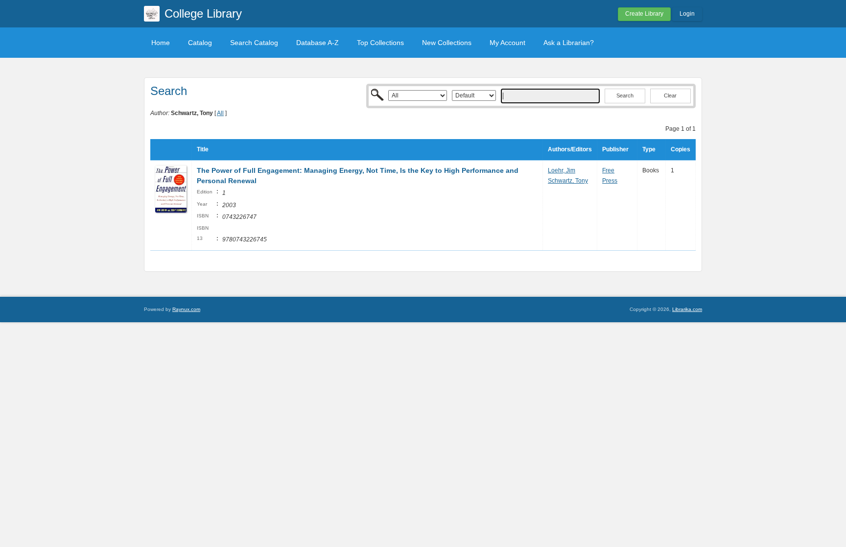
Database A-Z (317, 43)
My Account (507, 43)
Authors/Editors (570, 149)
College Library (203, 13)
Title (203, 149)
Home (160, 43)
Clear (670, 95)
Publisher (615, 149)
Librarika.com (687, 309)
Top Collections (380, 43)
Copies (680, 149)
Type (649, 149)
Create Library (644, 13)
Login (687, 13)
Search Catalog (254, 43)
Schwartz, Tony (568, 180)
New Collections (446, 43)
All (220, 113)
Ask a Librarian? (568, 43)
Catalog (200, 43)
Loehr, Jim (561, 170)
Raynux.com (186, 309)
